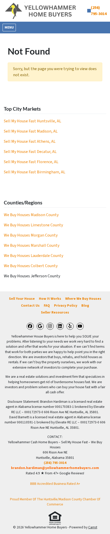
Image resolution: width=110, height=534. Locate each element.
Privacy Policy (65, 305)
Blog (85, 305)
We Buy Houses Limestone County (33, 225)
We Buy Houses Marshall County (31, 245)
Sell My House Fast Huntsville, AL (32, 121)
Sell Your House (22, 298)
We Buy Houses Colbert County (31, 266)
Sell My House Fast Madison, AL (31, 131)
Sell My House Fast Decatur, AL (30, 151)
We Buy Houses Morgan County (31, 235)
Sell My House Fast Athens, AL (30, 141)
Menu (10, 27)
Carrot (92, 527)
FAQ (47, 305)
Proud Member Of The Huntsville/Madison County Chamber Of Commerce (55, 502)
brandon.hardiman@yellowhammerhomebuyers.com (55, 467)
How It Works (50, 298)
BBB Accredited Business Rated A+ (55, 483)
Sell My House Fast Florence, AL (31, 162)
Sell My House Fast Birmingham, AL (34, 172)
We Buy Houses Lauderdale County (33, 255)
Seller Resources (55, 312)
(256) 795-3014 (55, 462)
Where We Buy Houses (83, 298)
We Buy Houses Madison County (31, 215)
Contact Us (30, 305)
